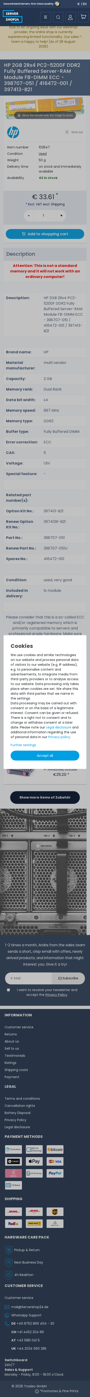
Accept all (45, 755)
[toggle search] (58, 17)
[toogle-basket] (83, 17)
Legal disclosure (58, 727)
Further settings (23, 744)
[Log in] (71, 17)
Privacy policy (59, 736)
